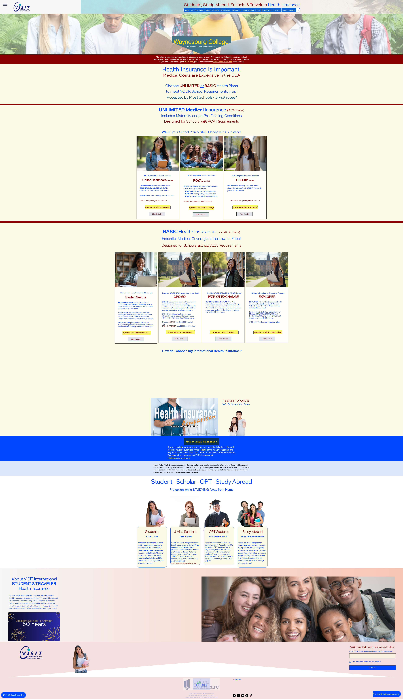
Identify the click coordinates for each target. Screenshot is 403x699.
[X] (238, 695)
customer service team (201, 470)
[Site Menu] (5, 4)
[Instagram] (246, 695)
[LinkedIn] (242, 695)
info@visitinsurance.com (222, 62)
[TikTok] (251, 695)
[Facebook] (234, 695)
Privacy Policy (237, 679)
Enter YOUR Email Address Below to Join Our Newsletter (371, 651)
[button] (197, 10)
